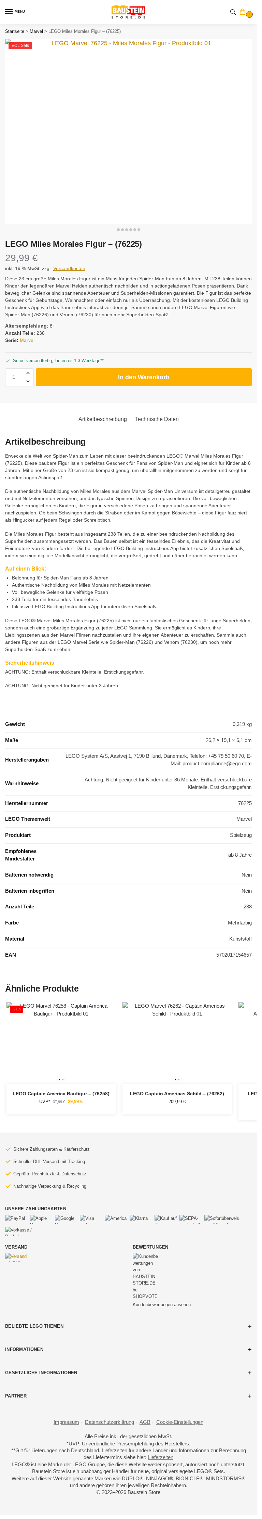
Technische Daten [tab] (157, 419)
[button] (244, 12)
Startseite (14, 31)
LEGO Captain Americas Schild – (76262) (177, 1093)
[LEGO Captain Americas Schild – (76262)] (177, 1043)
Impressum (66, 1422)
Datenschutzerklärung (109, 1422)
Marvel (36, 31)
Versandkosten (69, 268)
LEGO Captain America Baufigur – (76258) (61, 1093)
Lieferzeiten (160, 1457)
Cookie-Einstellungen (179, 1422)
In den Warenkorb (144, 377)
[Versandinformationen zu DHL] (16, 1257)
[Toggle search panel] (233, 12)
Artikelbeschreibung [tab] (102, 419)
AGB (145, 1422)
